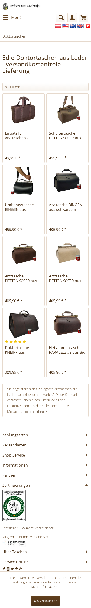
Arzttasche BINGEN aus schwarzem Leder (65, 207)
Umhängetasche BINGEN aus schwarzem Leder (20, 207)
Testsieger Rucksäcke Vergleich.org (27, 528)
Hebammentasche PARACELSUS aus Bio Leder (67, 350)
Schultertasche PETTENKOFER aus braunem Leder (65, 135)
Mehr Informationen (45, 586)
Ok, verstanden (45, 600)
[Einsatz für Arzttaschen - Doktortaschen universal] (23, 110)
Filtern (14, 87)
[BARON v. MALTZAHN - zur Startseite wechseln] (21, 6)
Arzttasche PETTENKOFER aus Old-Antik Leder (21, 278)
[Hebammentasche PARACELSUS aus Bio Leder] (67, 324)
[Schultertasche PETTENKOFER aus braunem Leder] (67, 110)
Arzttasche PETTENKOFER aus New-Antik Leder (65, 278)
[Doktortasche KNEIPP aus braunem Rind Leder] (23, 324)
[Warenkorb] (83, 17)
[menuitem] (12, 17)
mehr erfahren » (35, 411)
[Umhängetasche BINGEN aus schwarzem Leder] (23, 181)
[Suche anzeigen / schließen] (60, 17)
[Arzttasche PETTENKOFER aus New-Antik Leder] (67, 253)
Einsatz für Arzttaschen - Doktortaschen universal (18, 135)
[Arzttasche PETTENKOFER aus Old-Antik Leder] (23, 253)
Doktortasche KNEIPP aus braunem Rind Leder (23, 350)
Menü (16, 17)
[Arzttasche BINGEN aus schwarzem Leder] (67, 181)
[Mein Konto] (72, 17)
